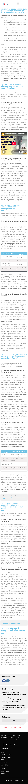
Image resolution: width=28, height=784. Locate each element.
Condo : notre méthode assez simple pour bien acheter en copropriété (14, 622)
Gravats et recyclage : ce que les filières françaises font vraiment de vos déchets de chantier (13, 707)
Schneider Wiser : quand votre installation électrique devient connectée (14, 693)
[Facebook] (4, 680)
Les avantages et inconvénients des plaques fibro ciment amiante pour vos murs (14, 497)
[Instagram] (8, 680)
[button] (18, 4)
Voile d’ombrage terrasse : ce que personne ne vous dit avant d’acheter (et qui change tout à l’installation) (13, 700)
